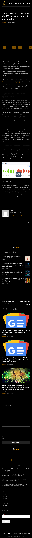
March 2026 (5, 505)
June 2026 (5, 498)
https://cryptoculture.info (15, 212)
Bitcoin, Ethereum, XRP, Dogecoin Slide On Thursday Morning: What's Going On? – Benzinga (16, 332)
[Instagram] (17, 214)
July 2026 (5, 496)
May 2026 (5, 501)
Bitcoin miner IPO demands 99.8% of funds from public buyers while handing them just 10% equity (12, 272)
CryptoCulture (13, 533)
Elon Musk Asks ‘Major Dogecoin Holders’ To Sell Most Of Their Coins (23, 303)
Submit (6, 521)
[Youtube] (21, 214)
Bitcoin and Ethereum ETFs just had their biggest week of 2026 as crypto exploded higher (11, 257)
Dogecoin (4, 22)
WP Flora (27, 533)
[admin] (5, 213)
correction (4, 81)
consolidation (5, 195)
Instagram (15, 460)
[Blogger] (10, 214)
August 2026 (5, 494)
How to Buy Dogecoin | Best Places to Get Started (8, 302)
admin (12, 210)
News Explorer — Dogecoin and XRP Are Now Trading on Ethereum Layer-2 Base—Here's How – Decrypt (15, 360)
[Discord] (13, 214)
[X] (19, 214)
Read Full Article (6, 205)
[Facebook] (15, 214)
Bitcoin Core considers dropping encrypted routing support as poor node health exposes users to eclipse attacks (12, 265)
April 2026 (5, 503)
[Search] (28, 223)
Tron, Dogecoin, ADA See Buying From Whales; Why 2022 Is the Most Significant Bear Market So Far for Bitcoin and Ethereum (15, 388)
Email (3, 514)
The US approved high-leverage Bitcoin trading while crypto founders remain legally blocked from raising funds (13, 280)
